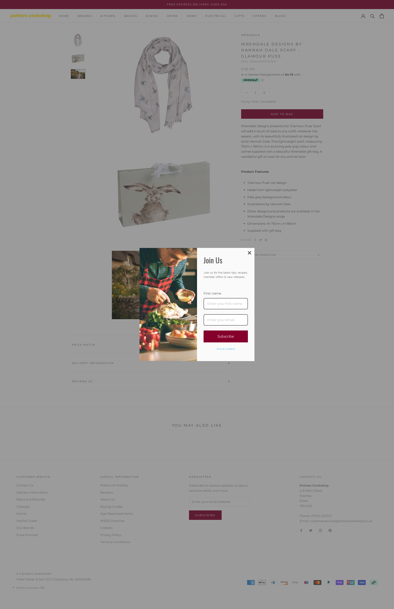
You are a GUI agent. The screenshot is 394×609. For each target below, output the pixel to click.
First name (212, 293)
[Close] (249, 253)
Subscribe (226, 336)
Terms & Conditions (225, 349)
